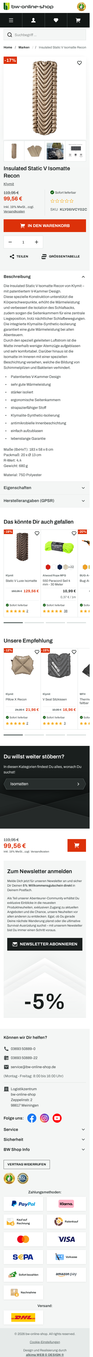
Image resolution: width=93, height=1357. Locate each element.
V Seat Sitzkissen (55, 699)
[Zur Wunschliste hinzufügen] (79, 63)
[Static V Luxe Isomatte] (22, 547)
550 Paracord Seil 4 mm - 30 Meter (56, 582)
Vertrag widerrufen (26, 1164)
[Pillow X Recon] (22, 665)
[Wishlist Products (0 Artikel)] (56, 20)
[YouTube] (57, 1118)
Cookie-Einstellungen (45, 1342)
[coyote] (45, 98)
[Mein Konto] (33, 20)
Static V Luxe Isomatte (21, 580)
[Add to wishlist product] (37, 533)
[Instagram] (44, 1118)
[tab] (13, 622)
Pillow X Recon (16, 699)
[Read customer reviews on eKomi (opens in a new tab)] (81, 6)
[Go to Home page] (31, 6)
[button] (45, 1129)
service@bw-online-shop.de (33, 1067)
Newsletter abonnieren (48, 944)
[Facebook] (31, 1118)
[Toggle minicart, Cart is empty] (78, 20)
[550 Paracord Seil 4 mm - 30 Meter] (59, 547)
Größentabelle (64, 256)
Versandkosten (14, 211)
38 (65, 611)
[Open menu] (11, 20)
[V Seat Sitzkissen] (59, 665)
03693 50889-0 (23, 1049)
